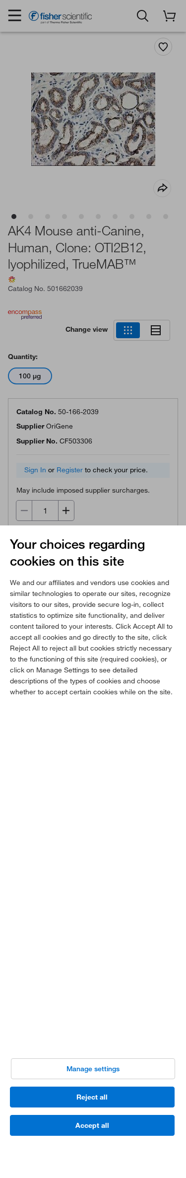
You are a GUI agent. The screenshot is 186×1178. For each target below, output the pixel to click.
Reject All (92, 1097)
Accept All (92, 1125)
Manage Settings (93, 1068)
